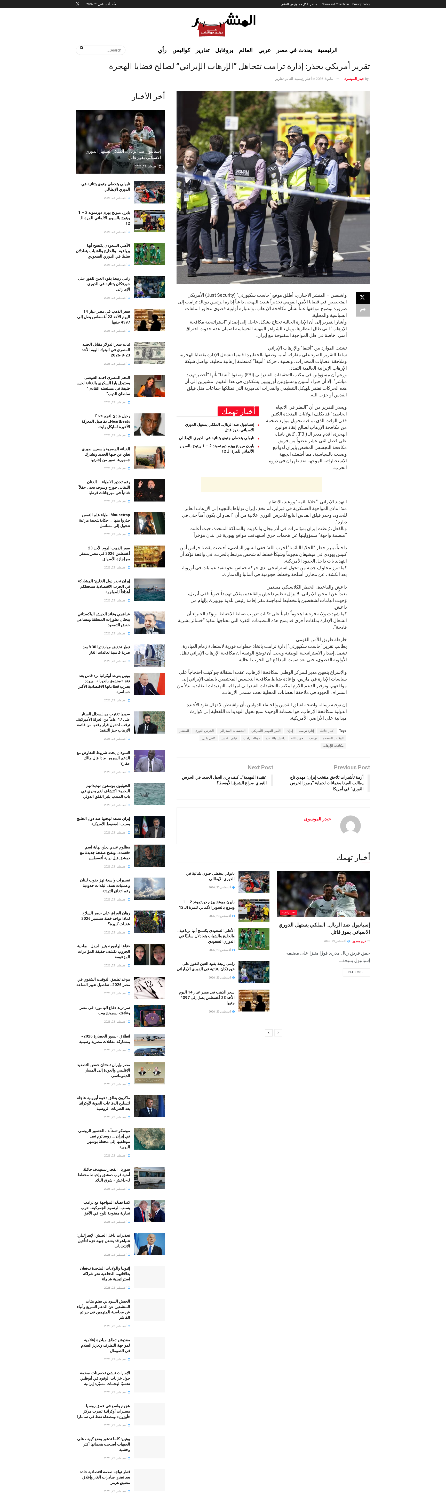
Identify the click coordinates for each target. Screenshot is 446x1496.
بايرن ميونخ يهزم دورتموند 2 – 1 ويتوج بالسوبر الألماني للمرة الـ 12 (104, 218)
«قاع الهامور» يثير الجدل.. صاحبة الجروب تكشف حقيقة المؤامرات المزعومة (103, 951)
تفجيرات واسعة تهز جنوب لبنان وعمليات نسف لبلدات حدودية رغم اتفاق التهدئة (105, 885)
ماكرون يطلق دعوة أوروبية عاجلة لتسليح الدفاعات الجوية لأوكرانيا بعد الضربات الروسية (103, 1103)
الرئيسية (328, 50)
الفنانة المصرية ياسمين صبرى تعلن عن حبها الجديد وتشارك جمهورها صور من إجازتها (106, 454)
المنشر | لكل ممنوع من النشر (300, 4)
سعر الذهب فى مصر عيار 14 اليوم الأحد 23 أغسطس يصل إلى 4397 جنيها (207, 997)
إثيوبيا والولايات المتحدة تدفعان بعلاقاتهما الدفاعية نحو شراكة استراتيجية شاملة (105, 1273)
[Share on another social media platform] (363, 310)
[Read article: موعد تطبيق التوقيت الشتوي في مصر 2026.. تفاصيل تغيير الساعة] (149, 988)
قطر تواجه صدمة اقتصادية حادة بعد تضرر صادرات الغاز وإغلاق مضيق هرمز (105, 1477)
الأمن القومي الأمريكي (266, 731)
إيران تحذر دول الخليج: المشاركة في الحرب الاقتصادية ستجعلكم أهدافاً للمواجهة (104, 586)
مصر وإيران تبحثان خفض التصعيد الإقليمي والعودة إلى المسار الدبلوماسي (103, 1070)
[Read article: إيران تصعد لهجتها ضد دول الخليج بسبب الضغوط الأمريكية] (149, 827)
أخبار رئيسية (303, 79)
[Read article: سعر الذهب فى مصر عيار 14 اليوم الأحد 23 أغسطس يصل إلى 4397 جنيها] (253, 1001)
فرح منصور (359, 941)
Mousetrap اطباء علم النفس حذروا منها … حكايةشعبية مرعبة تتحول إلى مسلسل (104, 520)
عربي (264, 50)
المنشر (184, 731)
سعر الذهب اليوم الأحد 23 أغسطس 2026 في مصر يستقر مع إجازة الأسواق (105, 553)
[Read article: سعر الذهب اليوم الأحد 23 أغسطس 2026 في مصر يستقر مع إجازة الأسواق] (149, 557)
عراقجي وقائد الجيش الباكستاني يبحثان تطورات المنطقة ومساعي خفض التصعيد (103, 619)
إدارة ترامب (306, 731)
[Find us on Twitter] (77, 4)
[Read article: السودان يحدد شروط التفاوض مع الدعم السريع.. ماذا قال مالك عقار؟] (149, 761)
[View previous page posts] (278, 1032)
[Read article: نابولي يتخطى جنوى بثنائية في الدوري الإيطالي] (253, 882)
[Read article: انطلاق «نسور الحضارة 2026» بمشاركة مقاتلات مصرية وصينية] (149, 1045)
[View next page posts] (269, 1032)
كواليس (181, 50)
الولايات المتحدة (333, 738)
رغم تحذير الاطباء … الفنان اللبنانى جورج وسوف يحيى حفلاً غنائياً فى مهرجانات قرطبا (104, 487)
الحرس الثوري (204, 731)
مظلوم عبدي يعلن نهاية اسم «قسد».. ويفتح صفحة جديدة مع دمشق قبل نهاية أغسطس (105, 852)
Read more (354, 971)
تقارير (203, 50)
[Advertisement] (261, 484)
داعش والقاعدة (275, 738)
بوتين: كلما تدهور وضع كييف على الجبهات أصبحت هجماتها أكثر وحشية (103, 1444)
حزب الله (297, 738)
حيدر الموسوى (354, 79)
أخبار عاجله (327, 731)
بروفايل (224, 50)
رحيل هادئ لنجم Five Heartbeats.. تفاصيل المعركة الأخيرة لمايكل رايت (106, 421)
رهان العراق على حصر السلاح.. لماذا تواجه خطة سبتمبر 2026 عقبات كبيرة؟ (105, 918)
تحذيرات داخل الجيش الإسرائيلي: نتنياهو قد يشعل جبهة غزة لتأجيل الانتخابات (103, 1240)
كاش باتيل (209, 738)
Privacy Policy (361, 4)
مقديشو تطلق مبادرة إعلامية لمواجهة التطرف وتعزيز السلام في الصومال (105, 1345)
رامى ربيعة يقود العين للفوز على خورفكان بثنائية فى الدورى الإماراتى (104, 284)
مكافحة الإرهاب (333, 745)
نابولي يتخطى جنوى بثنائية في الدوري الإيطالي (216, 438)
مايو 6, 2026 (324, 79)
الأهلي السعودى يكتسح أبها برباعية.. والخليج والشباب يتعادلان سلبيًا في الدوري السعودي (206, 936)
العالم (246, 50)
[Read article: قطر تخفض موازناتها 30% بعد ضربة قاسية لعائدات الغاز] (149, 655)
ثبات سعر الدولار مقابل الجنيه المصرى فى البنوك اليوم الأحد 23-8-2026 (106, 350)
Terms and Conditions (335, 4)
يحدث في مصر (294, 50)
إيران (289, 731)
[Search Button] (80, 47)
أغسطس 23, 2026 (335, 941)
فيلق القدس (229, 738)
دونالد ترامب (251, 738)
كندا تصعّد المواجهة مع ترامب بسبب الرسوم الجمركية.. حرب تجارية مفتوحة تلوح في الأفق (105, 1208)
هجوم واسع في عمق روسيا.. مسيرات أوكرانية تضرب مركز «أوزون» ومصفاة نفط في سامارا (103, 1411)
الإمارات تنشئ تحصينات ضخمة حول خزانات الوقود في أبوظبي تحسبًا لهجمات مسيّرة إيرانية (105, 1378)
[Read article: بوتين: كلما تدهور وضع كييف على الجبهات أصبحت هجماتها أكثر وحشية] (149, 1447)
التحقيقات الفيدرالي (232, 731)
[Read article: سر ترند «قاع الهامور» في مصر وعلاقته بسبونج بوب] (149, 1016)
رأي (162, 50)
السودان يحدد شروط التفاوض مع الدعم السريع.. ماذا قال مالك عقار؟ (103, 758)
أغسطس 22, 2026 (115, 1050)
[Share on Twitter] (363, 298)
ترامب (313, 738)
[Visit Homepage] (223, 24)
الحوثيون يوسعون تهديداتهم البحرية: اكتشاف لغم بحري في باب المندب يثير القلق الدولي (105, 791)
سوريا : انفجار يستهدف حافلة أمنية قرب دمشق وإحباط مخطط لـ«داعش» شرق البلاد (103, 1175)
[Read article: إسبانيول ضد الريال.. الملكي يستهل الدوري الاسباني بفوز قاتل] (323, 894)
